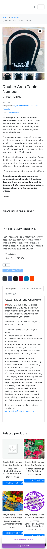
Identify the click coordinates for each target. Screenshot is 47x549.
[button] (40, 31)
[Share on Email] (5, 278)
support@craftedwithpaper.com (20, 411)
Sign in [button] (22, 546)
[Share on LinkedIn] (26, 278)
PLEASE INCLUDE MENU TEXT (18, 211)
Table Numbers (13, 112)
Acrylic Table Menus (20, 106)
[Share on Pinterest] (21, 278)
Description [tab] (10, 288)
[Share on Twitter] (15, 278)
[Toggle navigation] (40, 6)
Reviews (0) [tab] (10, 293)
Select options (15, 483)
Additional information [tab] (30, 288)
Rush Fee (15, 258)
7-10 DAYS (11, 254)
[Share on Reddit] (32, 278)
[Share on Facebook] (10, 278)
